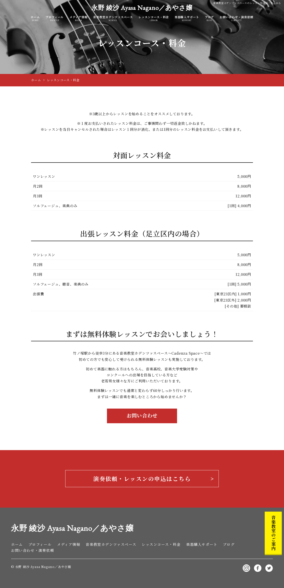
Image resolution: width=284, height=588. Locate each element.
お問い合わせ (142, 415)
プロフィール (54, 18)
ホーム (35, 18)
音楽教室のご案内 (273, 532)
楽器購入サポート (187, 18)
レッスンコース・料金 (153, 18)
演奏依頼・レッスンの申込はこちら (142, 479)
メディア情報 (78, 18)
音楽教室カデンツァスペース (113, 18)
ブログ (209, 18)
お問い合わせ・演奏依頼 (236, 18)
